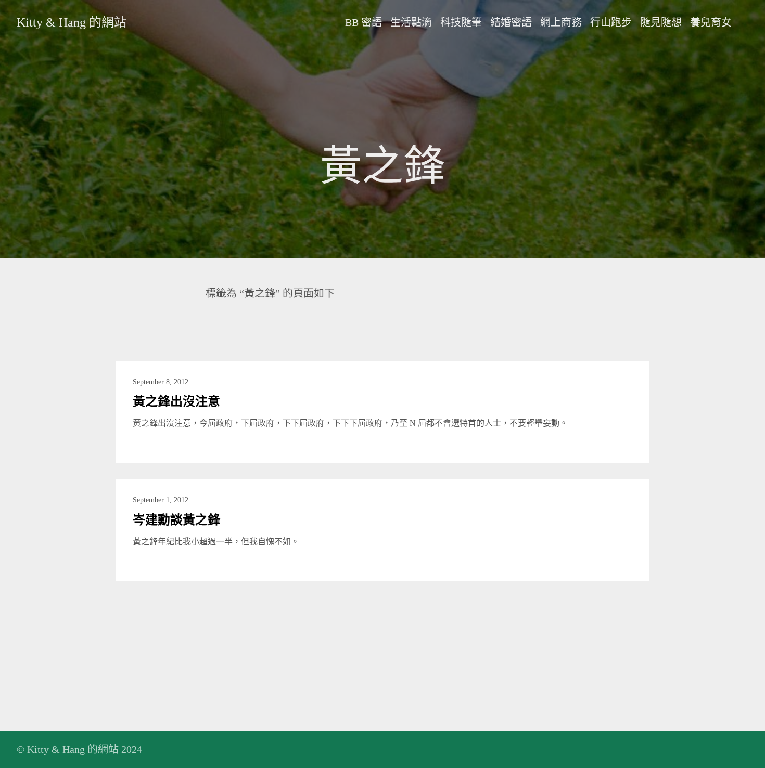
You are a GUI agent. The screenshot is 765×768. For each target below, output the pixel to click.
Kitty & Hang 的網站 (71, 22)
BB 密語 (363, 22)
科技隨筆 (461, 22)
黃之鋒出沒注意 (176, 401)
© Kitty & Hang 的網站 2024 (79, 749)
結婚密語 (511, 22)
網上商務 (561, 22)
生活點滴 (411, 22)
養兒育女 (711, 22)
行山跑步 (611, 22)
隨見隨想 (661, 22)
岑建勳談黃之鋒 (176, 520)
